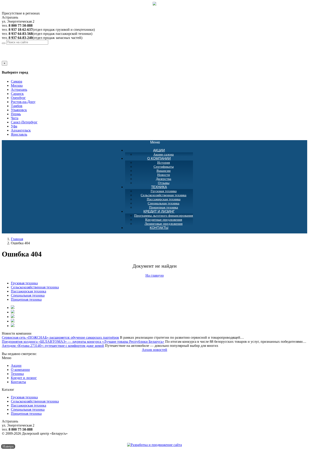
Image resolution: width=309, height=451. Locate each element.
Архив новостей (154, 350)
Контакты (159, 228)
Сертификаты (164, 166)
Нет (10, 59)
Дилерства (163, 179)
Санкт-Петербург (24, 122)
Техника (159, 187)
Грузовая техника (164, 191)
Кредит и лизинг (159, 211)
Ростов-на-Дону (23, 102)
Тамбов (16, 106)
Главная (17, 239)
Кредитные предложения (163, 219)
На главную (154, 275)
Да (4, 59)
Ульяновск (19, 110)
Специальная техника (163, 203)
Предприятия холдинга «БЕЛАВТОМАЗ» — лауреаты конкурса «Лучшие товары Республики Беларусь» (83, 341)
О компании (159, 158)
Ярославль (19, 134)
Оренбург (18, 98)
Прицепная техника (26, 299)
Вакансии (164, 171)
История (163, 162)
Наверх (8, 446)
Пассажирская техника (164, 199)
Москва (17, 85)
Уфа (14, 126)
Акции (159, 150)
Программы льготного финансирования (163, 215)
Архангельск (21, 130)
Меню (157, 142)
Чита (14, 118)
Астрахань (37, 46)
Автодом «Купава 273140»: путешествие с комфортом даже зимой (53, 346)
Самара (16, 81)
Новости (163, 175)
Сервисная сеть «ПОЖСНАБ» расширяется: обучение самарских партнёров (60, 337)
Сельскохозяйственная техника (163, 195)
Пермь (16, 114)
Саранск (17, 94)
